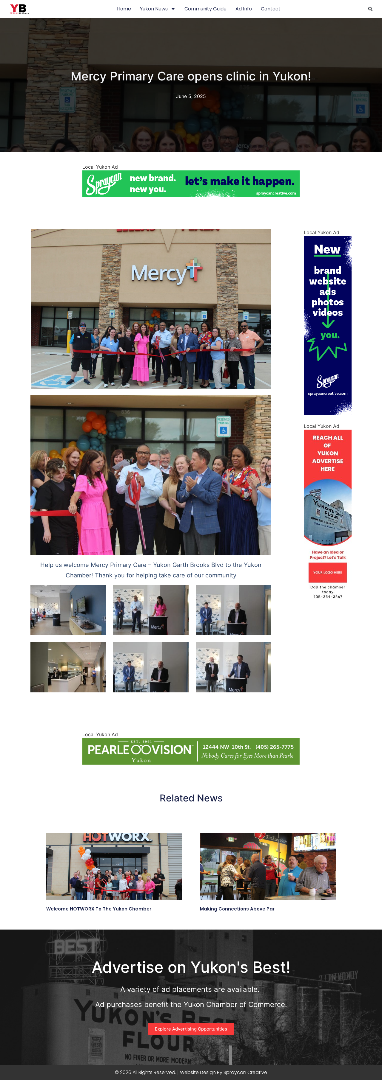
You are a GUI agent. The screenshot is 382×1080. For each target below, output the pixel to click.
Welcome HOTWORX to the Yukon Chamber (98, 909)
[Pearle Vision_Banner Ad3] (191, 763)
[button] (370, 9)
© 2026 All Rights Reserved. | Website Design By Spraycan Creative (191, 1072)
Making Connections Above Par (237, 909)
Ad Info (243, 8)
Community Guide (205, 8)
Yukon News (154, 8)
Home (124, 8)
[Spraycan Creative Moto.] (191, 195)
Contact (271, 8)
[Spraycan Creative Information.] (328, 413)
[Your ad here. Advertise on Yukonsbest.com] (328, 607)
